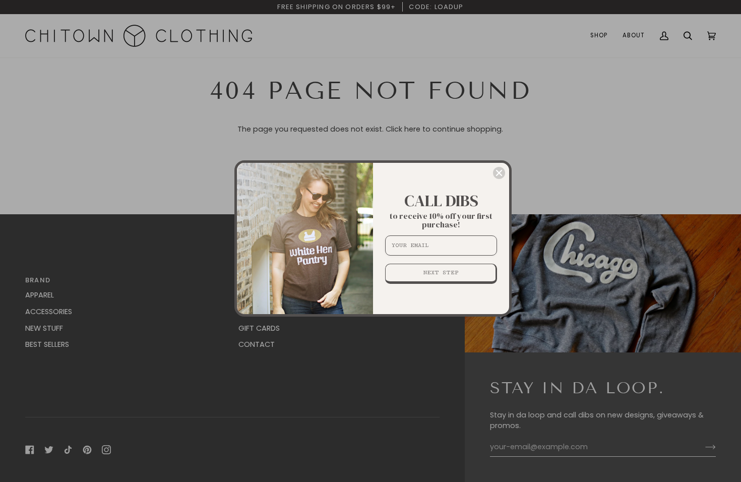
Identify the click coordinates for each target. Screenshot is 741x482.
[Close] (499, 173)
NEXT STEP (441, 272)
